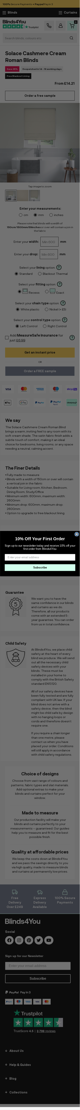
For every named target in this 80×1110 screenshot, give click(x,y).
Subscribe (40, 567)
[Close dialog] (77, 534)
